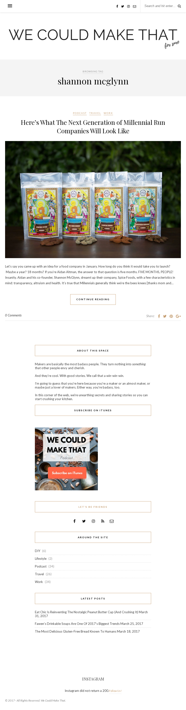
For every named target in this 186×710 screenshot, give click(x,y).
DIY (37, 551)
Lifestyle (40, 559)
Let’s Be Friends (93, 506)
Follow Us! (115, 690)
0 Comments (13, 315)
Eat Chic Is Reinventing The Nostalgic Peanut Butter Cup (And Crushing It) (86, 612)
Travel (95, 113)
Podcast (80, 113)
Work (108, 113)
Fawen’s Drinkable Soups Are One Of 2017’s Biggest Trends (77, 624)
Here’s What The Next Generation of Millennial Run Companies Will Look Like (93, 126)
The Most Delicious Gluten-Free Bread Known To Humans (75, 631)
